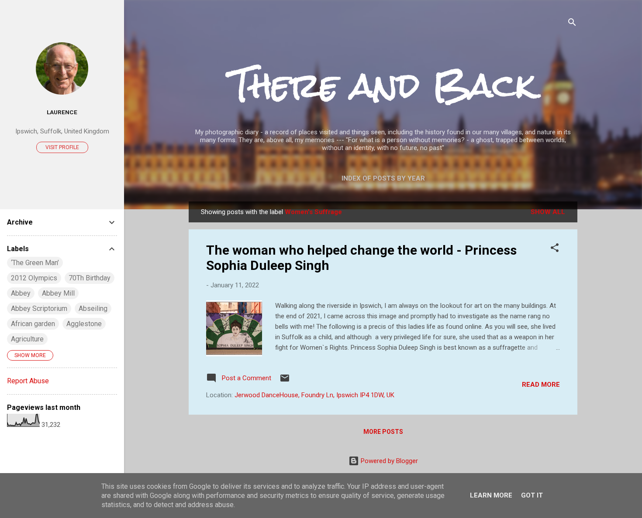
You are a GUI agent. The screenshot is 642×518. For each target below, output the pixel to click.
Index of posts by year (383, 178)
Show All (548, 212)
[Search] (572, 23)
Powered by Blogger (388, 461)
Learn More (491, 495)
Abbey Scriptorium (39, 308)
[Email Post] (285, 381)
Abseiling (93, 308)
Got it (532, 495)
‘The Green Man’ (35, 263)
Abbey (21, 293)
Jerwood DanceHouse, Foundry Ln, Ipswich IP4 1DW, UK (314, 395)
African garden (33, 324)
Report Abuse (28, 381)
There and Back (383, 85)
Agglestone (84, 324)
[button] (554, 249)
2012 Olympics (34, 278)
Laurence (62, 112)
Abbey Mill (58, 293)
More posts (383, 431)
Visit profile (62, 147)
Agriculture (27, 339)
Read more (541, 384)
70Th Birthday (89, 278)
